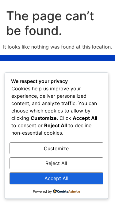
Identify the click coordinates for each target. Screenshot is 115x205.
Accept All (56, 178)
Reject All (56, 163)
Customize (56, 148)
